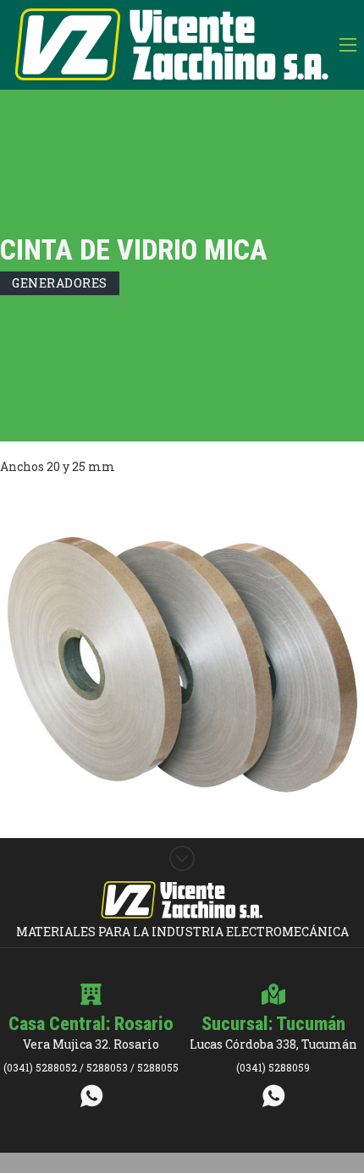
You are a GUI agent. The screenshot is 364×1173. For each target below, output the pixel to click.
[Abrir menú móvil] (347, 45)
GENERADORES (60, 283)
